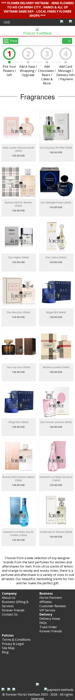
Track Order (48, 627)
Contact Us (10, 614)
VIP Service (47, 610)
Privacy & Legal (13, 644)
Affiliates (45, 602)
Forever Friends (13, 610)
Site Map (8, 648)
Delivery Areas (49, 619)
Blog (5, 652)
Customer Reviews (52, 606)
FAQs (43, 623)
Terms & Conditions (16, 639)
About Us (8, 598)
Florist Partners (50, 598)
